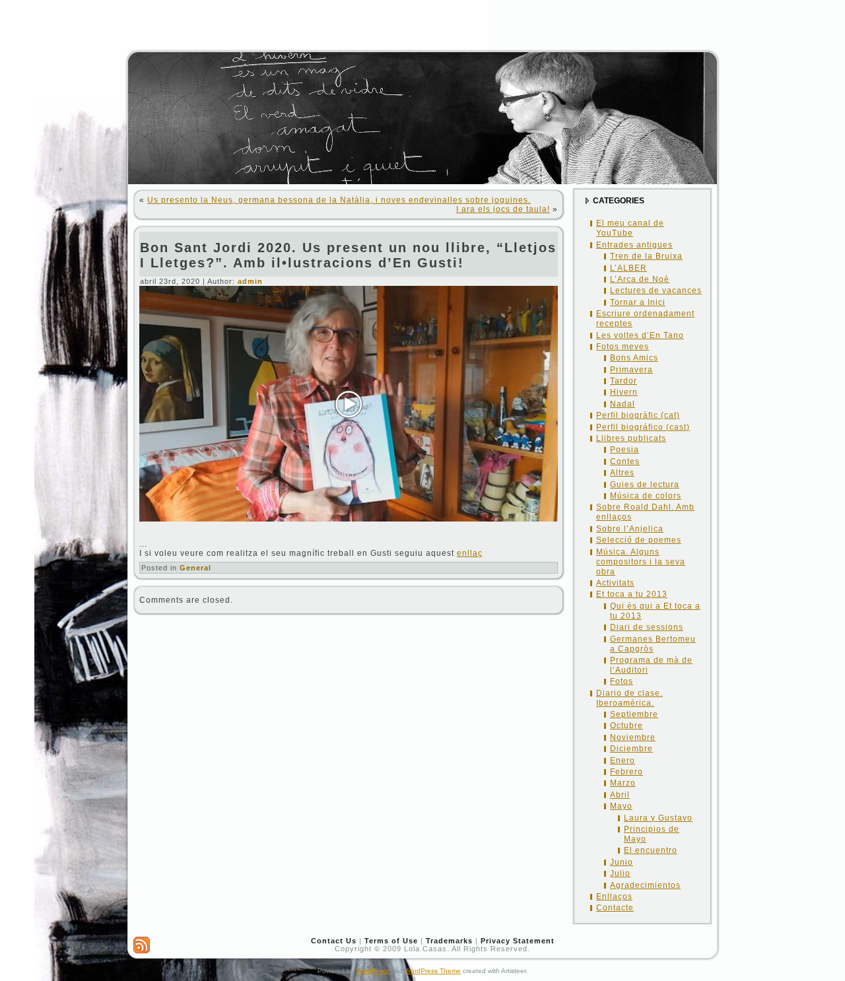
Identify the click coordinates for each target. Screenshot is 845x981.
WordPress (372, 970)
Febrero (626, 771)
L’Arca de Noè (639, 279)
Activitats (615, 583)
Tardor (623, 381)
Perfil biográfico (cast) (643, 427)
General (195, 568)
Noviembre (633, 737)
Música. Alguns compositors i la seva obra (640, 561)
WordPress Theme (433, 970)
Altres (622, 472)
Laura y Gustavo (658, 818)
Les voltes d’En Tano (640, 335)
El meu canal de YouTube (630, 228)
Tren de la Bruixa (646, 256)
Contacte (615, 907)
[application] (348, 404)
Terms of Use (391, 941)
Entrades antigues (634, 245)
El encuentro (650, 850)
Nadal (622, 404)
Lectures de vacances (656, 290)
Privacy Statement (518, 941)
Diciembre (631, 748)
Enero (622, 760)
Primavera (631, 369)
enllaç (470, 553)
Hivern (624, 392)
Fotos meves (622, 346)
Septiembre (634, 714)
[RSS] (141, 945)
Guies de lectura (644, 484)
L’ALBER (628, 268)
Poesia (624, 449)
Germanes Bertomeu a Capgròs (653, 644)
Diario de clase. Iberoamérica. (629, 698)
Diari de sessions (646, 627)
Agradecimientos (645, 885)
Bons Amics (634, 357)
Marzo (623, 783)
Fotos (621, 681)
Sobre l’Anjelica (629, 528)
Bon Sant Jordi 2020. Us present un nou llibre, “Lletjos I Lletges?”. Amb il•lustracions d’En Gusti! (348, 255)
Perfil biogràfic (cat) (638, 415)
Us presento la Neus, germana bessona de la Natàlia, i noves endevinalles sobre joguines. (339, 200)
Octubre (626, 725)
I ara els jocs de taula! (503, 209)
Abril (620, 794)
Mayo (621, 806)
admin (250, 281)
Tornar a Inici (637, 302)
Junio (621, 862)
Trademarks (449, 941)
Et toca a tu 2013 (631, 594)
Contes (625, 461)
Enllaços (614, 896)
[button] (349, 404)
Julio (620, 873)
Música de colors (645, 495)
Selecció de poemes (638, 540)
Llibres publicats (631, 438)
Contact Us (333, 941)
